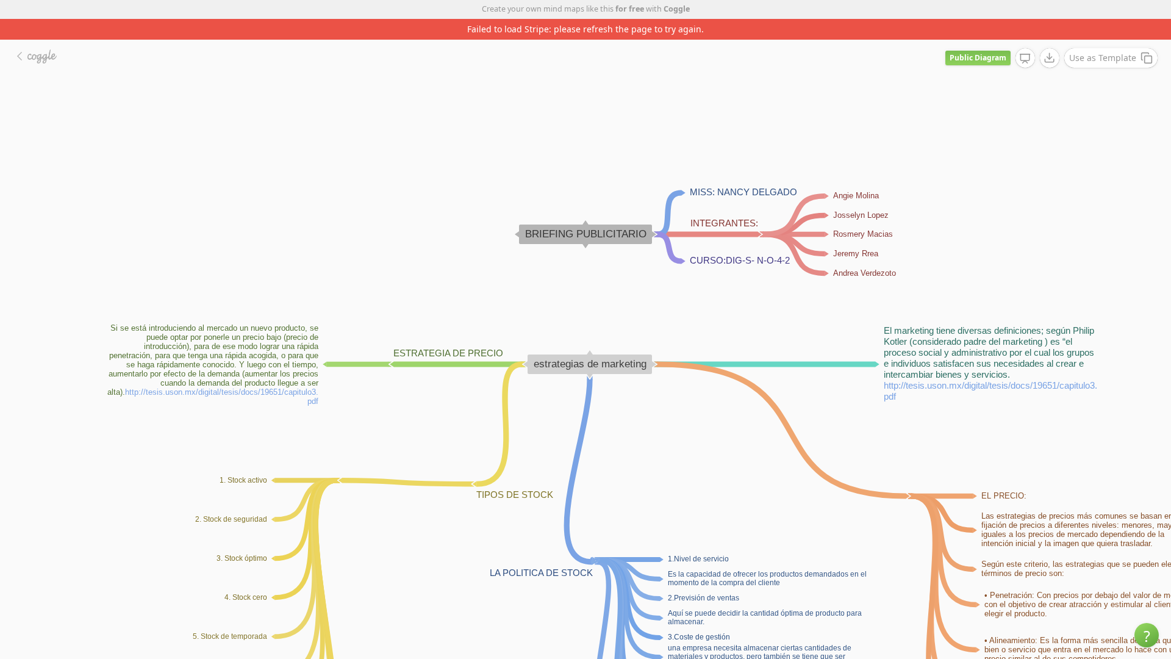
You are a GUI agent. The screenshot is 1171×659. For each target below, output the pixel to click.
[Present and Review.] (1025, 58)
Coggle (677, 9)
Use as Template (1102, 57)
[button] (1146, 635)
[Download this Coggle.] (1049, 58)
